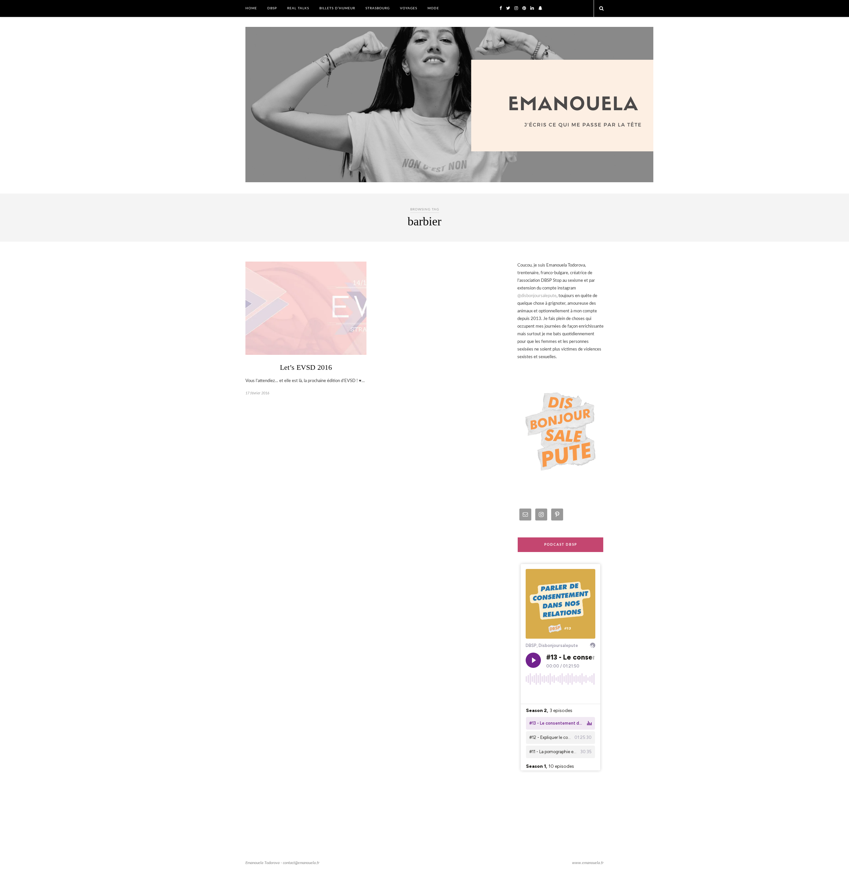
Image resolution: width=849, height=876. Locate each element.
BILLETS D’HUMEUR (337, 8)
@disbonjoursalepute (536, 296)
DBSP (272, 8)
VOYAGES (408, 8)
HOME (251, 8)
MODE (433, 8)
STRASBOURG (377, 8)
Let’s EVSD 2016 (306, 367)
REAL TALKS (298, 8)
